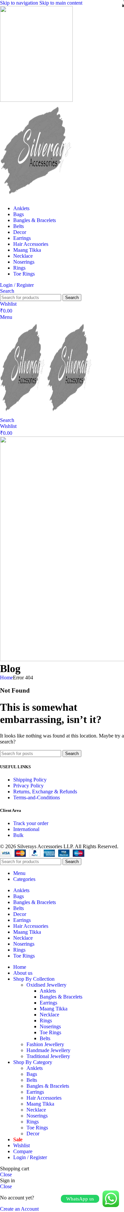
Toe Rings (50, 1032)
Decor (32, 1133)
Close (6, 1174)
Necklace (49, 1014)
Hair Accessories (44, 1098)
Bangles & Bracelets (61, 997)
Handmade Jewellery (48, 1050)
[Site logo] (36, 100)
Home (6, 677)
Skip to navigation (19, 3)
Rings (46, 1020)
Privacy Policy (28, 785)
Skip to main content (60, 3)
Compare (22, 1151)
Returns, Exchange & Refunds (45, 791)
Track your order (30, 823)
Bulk (18, 835)
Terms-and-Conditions (36, 797)
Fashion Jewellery (45, 1044)
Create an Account (19, 1209)
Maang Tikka (53, 1008)
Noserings (50, 1026)
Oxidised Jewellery (46, 985)
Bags (31, 1074)
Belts (45, 1038)
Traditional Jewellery (48, 1056)
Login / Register (30, 1157)
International (26, 829)
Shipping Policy (30, 779)
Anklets (48, 991)
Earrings (48, 1002)
